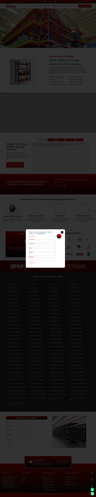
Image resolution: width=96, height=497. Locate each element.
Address (31, 252)
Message (31, 256)
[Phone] (92, 489)
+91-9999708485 (40, 233)
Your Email (31, 243)
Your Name (31, 239)
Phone (30, 248)
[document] (48, 248)
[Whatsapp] (92, 493)
